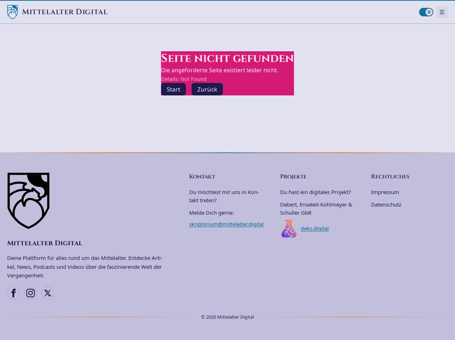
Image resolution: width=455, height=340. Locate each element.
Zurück (207, 89)
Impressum (385, 191)
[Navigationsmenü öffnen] (442, 12)
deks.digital (315, 228)
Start (173, 89)
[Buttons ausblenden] (445, 294)
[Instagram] (30, 293)
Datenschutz (386, 204)
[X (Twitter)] (47, 293)
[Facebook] (13, 293)
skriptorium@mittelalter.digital (226, 223)
